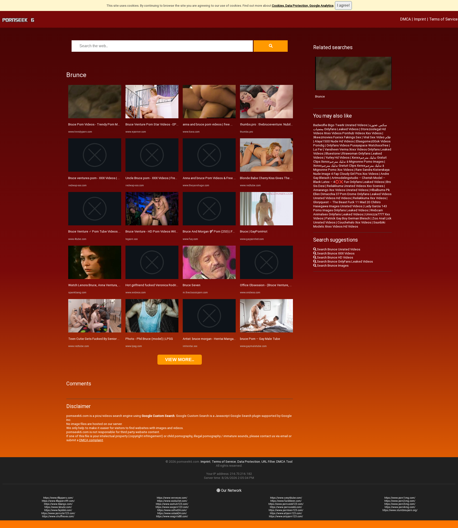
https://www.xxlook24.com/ (172, 513)
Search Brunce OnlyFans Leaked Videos (344, 261)
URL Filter (268, 462)
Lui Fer (318, 149)
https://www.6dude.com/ (58, 507)
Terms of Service (443, 19)
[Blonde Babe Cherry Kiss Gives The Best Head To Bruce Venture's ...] (266, 171)
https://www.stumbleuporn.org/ (399, 510)
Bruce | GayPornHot (253, 231)
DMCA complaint (91, 440)
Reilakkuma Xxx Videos (369, 198)
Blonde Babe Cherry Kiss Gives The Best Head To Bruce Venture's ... (288, 178)
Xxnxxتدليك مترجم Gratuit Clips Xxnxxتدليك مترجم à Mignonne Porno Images (350, 159)
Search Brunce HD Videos (334, 257)
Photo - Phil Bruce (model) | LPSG (149, 339)
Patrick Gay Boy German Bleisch (347, 218)
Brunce (320, 96)
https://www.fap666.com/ (58, 510)
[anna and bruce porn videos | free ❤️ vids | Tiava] (209, 117)
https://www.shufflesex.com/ (58, 516)
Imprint (420, 19)
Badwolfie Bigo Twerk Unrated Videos (340, 125)
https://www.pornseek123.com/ (285, 504)
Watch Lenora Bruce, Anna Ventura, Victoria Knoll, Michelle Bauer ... (115, 285)
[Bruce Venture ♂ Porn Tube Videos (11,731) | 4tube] (94, 224)
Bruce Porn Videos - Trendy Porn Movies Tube (100, 124)
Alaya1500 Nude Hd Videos (334, 141)
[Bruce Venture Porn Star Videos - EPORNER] (151, 117)
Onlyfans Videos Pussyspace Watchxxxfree (357, 145)
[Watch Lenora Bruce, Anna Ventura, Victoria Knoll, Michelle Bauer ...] (94, 278)
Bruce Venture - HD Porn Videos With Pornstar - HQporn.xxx (167, 231)
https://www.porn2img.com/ (399, 500)
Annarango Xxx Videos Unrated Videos (340, 190)
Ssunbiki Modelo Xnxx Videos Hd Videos (349, 224)
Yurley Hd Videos (337, 157)
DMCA (405, 19)
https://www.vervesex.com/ (172, 497)
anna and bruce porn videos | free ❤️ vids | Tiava (217, 124)
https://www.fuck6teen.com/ (286, 500)
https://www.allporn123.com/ (286, 513)
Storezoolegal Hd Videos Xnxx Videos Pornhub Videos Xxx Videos (349, 131)
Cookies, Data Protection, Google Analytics (302, 6)
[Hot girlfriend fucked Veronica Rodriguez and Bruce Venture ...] (151, 278)
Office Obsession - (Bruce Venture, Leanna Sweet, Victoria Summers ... (289, 285)
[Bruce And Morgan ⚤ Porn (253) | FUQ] (209, 224)
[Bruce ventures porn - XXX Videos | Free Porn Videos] (94, 171)
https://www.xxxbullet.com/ (172, 500)
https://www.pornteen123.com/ (286, 510)
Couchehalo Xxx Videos (354, 222)
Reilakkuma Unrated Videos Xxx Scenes (355, 186)
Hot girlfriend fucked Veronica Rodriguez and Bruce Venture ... (169, 285)
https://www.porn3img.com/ (399, 504)
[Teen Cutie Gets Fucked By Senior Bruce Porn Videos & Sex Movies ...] (94, 331)
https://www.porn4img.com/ (400, 507)
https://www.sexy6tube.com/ (286, 497)
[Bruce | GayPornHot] (266, 224)
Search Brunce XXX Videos (335, 253)
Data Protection (248, 462)
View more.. (179, 359)
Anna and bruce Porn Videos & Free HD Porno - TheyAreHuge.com (229, 178)
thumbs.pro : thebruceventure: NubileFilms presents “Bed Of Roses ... (289, 124)
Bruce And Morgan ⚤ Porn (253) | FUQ (210, 231)
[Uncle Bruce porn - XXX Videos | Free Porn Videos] (151, 171)
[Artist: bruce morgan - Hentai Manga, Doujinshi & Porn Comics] (209, 331)
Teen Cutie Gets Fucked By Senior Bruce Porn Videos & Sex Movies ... (117, 339)
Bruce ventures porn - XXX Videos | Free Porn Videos (105, 178)
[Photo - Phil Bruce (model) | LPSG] (151, 331)
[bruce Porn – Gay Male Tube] (266, 331)
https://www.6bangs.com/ (58, 504)
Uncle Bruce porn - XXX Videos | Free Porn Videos (160, 178)
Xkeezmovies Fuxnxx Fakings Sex (337, 137)
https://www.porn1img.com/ (399, 497)
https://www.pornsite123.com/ (58, 513)
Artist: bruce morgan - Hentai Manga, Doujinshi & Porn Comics (226, 339)
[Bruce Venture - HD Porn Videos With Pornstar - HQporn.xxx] (151, 224)
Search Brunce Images (332, 266)
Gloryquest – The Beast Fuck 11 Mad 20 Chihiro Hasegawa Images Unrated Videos (347, 204)
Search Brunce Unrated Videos (338, 249)
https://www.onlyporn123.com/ (286, 516)
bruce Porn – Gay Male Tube (260, 339)
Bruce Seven (191, 285)
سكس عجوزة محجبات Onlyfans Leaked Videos (350, 127)
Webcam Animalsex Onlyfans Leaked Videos (348, 212)
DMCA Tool (284, 462)
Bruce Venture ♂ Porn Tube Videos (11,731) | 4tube (104, 231)
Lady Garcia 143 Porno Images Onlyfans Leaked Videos (350, 208)
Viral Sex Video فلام (376, 137)
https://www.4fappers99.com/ (58, 500)
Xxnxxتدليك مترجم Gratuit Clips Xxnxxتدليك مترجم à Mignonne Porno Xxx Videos (348, 168)
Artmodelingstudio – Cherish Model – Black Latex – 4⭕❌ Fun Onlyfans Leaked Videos (349, 180)
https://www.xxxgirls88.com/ (172, 516)
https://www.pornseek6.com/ (286, 507)
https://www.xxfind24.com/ (172, 510)
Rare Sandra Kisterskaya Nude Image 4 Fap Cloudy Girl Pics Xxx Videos (351, 172)
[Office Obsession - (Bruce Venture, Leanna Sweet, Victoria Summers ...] (266, 278)
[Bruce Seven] (209, 278)
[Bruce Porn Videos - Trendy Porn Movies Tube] (94, 117)
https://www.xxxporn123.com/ (172, 507)
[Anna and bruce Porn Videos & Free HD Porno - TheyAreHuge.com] (209, 171)
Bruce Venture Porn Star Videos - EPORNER (155, 124)
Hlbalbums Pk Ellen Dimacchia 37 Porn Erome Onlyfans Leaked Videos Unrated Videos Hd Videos (352, 194)
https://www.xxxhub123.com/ (172, 504)
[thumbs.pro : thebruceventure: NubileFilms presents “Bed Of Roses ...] (266, 117)
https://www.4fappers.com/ (58, 497)
